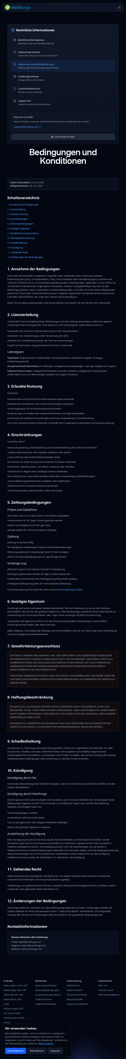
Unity (6, 1003)
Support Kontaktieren (77, 1003)
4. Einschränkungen (17, 218)
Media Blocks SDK (13, 999)
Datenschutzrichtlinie (46, 985)
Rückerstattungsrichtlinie (70, 589)
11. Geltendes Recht (17, 252)
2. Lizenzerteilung (16, 209)
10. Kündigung (15, 247)
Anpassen (55, 1050)
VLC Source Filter (12, 1013)
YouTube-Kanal (105, 990)
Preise (7, 1022)
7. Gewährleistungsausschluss (22, 233)
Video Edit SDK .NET (14, 994)
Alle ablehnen (37, 1050)
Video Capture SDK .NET (16, 985)
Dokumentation (74, 990)
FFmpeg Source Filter (14, 1017)
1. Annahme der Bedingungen (23, 204)
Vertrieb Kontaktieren (109, 994)
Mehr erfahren (46, 1043)
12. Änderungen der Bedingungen (25, 257)
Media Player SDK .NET (15, 990)
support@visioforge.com (26, 126)
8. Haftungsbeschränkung (20, 237)
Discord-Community (77, 994)
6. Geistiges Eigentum (18, 228)
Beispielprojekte (75, 999)
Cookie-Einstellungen (45, 1003)
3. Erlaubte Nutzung (17, 214)
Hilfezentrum (73, 985)
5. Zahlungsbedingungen (20, 223)
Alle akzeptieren (16, 1050)
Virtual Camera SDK (13, 1008)
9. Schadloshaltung (17, 242)
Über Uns (103, 985)
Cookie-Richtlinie (43, 999)
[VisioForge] (18, 7)
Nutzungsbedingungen (47, 990)
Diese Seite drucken (65, 136)
